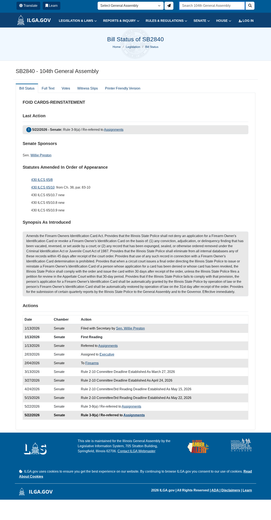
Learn (247, 490)
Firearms (92, 363)
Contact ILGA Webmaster (136, 451)
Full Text (48, 88)
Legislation (133, 46)
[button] (75, 20)
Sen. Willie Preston (130, 328)
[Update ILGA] (169, 6)
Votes (66, 88)
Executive (107, 354)
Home (117, 46)
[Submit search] (250, 6)
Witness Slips (87, 88)
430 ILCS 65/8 (42, 180)
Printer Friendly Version (122, 88)
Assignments (113, 129)
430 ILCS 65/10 (43, 187)
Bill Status (27, 88)
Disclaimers (230, 490)
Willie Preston (40, 155)
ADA (215, 490)
